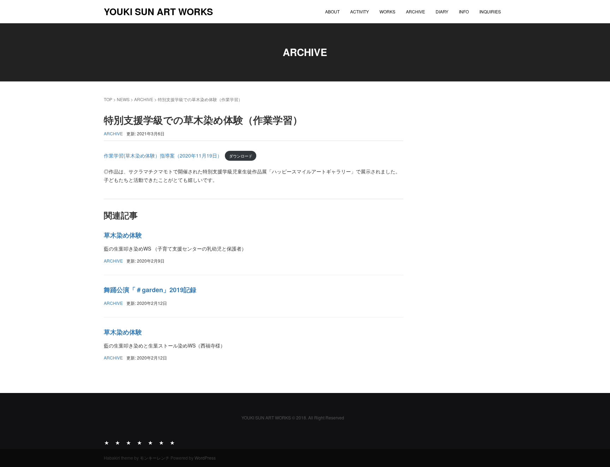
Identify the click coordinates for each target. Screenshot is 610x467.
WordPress (205, 458)
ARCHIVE (415, 11)
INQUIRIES (490, 11)
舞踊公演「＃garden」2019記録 (150, 289)
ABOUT (332, 11)
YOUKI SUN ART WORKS (158, 11)
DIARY (442, 11)
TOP (108, 99)
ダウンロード (240, 156)
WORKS (387, 11)
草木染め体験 (123, 235)
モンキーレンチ (154, 458)
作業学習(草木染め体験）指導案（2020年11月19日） (163, 155)
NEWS (123, 99)
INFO (464, 11)
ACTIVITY (359, 11)
